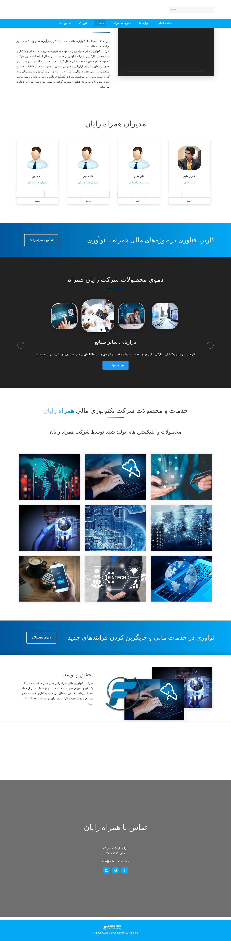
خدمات (100, 23)
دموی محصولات (121, 23)
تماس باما (65, 23)
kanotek (133, 932)
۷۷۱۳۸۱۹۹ (53, 9)
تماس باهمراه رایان (41, 240)
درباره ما (144, 23)
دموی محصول (118, 365)
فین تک (83, 23)
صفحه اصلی (165, 23)
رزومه (37, 201)
